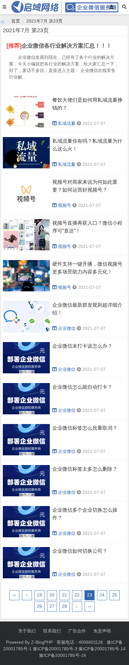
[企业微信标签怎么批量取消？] (26, 453)
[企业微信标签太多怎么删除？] (26, 494)
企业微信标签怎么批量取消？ (84, 428)
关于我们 (27, 630)
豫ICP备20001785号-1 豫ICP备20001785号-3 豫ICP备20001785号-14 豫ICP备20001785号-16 (64, 649)
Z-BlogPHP (42, 642)
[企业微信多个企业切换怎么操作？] (26, 535)
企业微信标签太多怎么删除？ (84, 469)
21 (64, 594)
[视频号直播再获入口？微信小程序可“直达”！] (26, 248)
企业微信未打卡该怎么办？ (82, 346)
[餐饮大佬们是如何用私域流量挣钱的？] (26, 125)
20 (51, 594)
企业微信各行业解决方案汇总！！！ (67, 46)
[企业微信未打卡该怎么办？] (26, 371)
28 (64, 606)
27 (51, 606)
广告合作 (77, 630)
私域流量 (66, 123)
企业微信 (66, 328)
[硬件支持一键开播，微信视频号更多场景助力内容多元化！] (26, 289)
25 (114, 594)
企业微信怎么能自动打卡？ (82, 387)
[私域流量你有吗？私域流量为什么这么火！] (26, 166)
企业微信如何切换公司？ (79, 551)
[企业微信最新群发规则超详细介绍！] (26, 330)
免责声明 (102, 630)
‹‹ (14, 594)
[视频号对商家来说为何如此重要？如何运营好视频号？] (26, 207)
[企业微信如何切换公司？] (26, 576)
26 (39, 606)
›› (89, 606)
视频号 (64, 205)
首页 (15, 20)
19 (39, 594)
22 (77, 594)
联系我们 (52, 630)
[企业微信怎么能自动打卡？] (26, 412)
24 (102, 594)
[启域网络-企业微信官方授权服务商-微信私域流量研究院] (2, 21)
